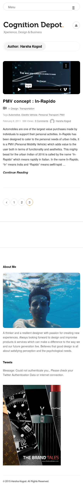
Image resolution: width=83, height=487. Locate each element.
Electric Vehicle (29, 114)
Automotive (14, 114)
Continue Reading (15, 172)
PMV (62, 114)
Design (14, 108)
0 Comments (41, 121)
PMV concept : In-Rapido (29, 101)
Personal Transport (48, 114)
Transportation (27, 108)
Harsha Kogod (63, 121)
